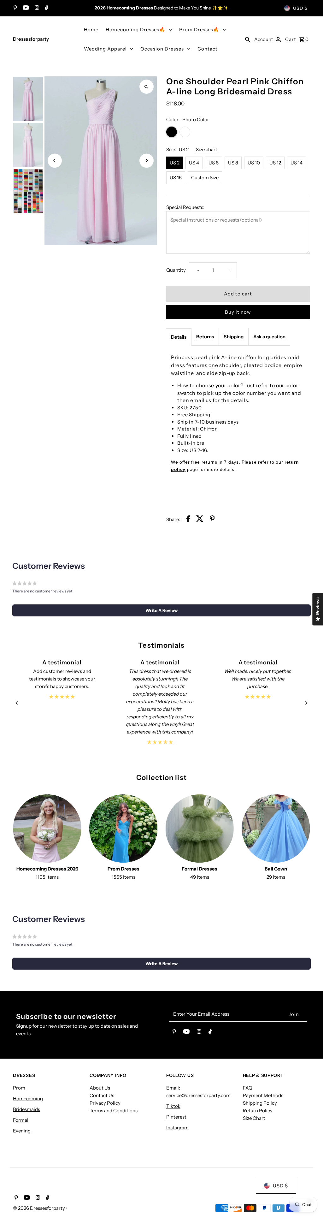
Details (178, 337)
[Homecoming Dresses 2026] (47, 828)
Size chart (206, 149)
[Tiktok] (45, 8)
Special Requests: (185, 207)
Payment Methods (263, 1095)
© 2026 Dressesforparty (39, 1208)
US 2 (174, 163)
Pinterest (176, 1117)
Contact (207, 49)
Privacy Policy (105, 1103)
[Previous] (55, 160)
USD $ (300, 8)
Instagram (177, 1128)
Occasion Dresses (162, 49)
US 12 (275, 163)
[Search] (248, 39)
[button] (161, 610)
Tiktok (173, 1106)
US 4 (194, 163)
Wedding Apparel (105, 49)
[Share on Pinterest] (212, 519)
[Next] (146, 160)
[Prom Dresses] (123, 828)
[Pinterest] (14, 8)
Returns (205, 337)
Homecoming (28, 1099)
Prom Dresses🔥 (199, 30)
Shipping (234, 337)
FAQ (247, 1088)
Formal (20, 1120)
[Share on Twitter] (199, 519)
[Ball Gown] (276, 828)
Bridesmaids (26, 1109)
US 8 (233, 163)
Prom (19, 1088)
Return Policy (258, 1111)
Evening (22, 1131)
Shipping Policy (260, 1103)
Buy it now (238, 312)
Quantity (176, 270)
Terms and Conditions (114, 1111)
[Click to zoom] (146, 87)
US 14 (296, 163)
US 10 (254, 163)
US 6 (213, 163)
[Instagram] (36, 8)
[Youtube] (25, 8)
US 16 (176, 178)
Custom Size (205, 178)
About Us (100, 1088)
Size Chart (254, 1118)
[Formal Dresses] (199, 828)
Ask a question (269, 337)
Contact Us (102, 1095)
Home (91, 30)
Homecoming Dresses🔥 (136, 30)
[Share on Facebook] (188, 519)
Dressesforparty (31, 39)
